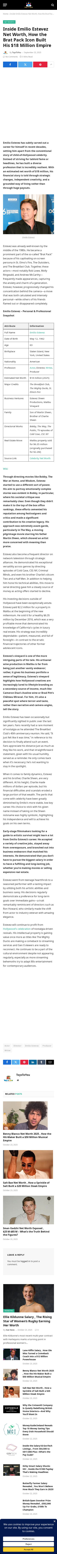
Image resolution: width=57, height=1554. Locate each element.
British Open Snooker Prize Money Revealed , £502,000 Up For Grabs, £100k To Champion (37, 1505)
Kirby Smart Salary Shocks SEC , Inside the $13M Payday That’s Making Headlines (38, 1469)
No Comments (12, 56)
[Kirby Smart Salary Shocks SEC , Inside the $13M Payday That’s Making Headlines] (11, 1470)
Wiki (5, 468)
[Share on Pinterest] (40, 64)
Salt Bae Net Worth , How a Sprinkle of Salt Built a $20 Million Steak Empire (26, 1184)
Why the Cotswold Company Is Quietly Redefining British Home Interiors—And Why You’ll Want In (38, 1410)
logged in (25, 1261)
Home (5, 14)
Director (17, 1045)
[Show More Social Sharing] (51, 64)
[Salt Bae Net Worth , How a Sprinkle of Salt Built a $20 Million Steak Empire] (28, 1164)
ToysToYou (16, 52)
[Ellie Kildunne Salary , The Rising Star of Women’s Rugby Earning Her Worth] (28, 1298)
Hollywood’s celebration (17, 928)
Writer (49, 367)
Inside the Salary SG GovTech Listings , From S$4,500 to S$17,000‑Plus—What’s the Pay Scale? (37, 1450)
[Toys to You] (28, 5)
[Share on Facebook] (10, 64)
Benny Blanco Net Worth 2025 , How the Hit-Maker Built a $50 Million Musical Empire (27, 1137)
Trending (8, 1311)
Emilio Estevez (37, 332)
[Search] (52, 5)
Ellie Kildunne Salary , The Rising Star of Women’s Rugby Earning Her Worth (27, 1321)
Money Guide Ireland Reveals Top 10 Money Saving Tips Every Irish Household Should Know (38, 1430)
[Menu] (5, 5)
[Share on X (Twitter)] (25, 64)
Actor (32, 367)
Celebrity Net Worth (40, 458)
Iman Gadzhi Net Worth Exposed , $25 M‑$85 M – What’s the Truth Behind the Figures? (26, 1232)
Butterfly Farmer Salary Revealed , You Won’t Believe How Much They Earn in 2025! (38, 1486)
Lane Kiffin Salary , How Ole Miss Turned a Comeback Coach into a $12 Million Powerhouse (37, 1355)
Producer (47, 1045)
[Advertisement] (28, 104)
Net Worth (9, 22)
